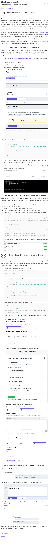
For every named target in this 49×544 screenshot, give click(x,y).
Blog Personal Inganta (10, 2)
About (9, 8)
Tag (12, 8)
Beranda (2, 8)
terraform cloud (5, 533)
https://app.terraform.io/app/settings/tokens (14, 67)
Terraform (3, 18)
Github (3, 535)
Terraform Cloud (43, 32)
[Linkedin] (47, 3)
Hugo (46, 540)
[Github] (44, 3)
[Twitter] (45, 3)
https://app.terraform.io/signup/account (22, 58)
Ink (41, 540)
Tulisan (6, 8)
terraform (4, 530)
